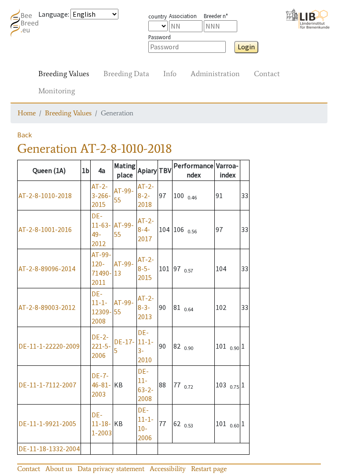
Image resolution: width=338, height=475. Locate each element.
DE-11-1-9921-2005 (47, 423)
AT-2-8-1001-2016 (45, 229)
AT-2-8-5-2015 (146, 268)
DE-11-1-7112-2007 (47, 384)
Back (24, 134)
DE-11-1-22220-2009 (49, 346)
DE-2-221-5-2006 (101, 346)
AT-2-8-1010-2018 (45, 195)
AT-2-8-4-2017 (146, 229)
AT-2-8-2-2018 (146, 195)
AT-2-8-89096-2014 (46, 268)
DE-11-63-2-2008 (146, 385)
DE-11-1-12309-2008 (102, 307)
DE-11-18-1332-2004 (49, 448)
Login (246, 46)
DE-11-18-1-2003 (102, 424)
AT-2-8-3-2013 (146, 307)
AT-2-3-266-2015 (101, 195)
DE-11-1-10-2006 (146, 423)
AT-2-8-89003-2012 (46, 307)
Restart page (209, 468)
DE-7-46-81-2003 (101, 384)
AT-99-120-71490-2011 (102, 268)
